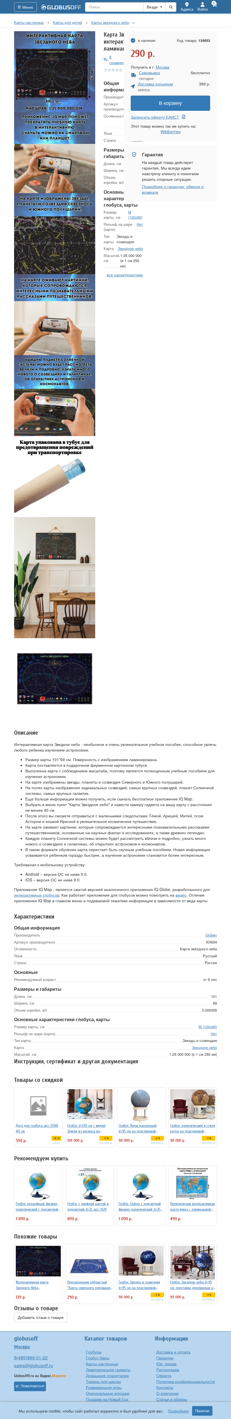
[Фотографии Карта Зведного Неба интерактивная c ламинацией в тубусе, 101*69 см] (54, 71)
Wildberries (171, 131)
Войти (202, 9)
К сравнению (119, 59)
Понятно (202, 1410)
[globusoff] (61, 7)
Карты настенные (102, 1363)
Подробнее (178, 1411)
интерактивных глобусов (36, 895)
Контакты (164, 1387)
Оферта (163, 1375)
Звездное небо (130, 248)
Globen (211, 935)
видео (181, 895)
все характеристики (125, 275)
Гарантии (165, 1358)
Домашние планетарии (107, 1375)
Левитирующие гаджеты (108, 1369)
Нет (140, 224)
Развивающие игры (104, 1387)
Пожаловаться (32, 1386)
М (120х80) (135, 214)
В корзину (170, 103)
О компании (167, 1393)
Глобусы (93, 1352)
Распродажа (167, 1369)
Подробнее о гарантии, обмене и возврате (173, 189)
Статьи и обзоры (171, 1399)
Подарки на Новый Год (107, 1399)
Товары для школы (103, 1381)
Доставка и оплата (173, 1352)
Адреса (187, 9)
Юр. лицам (166, 1363)
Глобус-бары (98, 1358)
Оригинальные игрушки (107, 1393)
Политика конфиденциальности (185, 1381)
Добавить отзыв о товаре (41, 1317)
